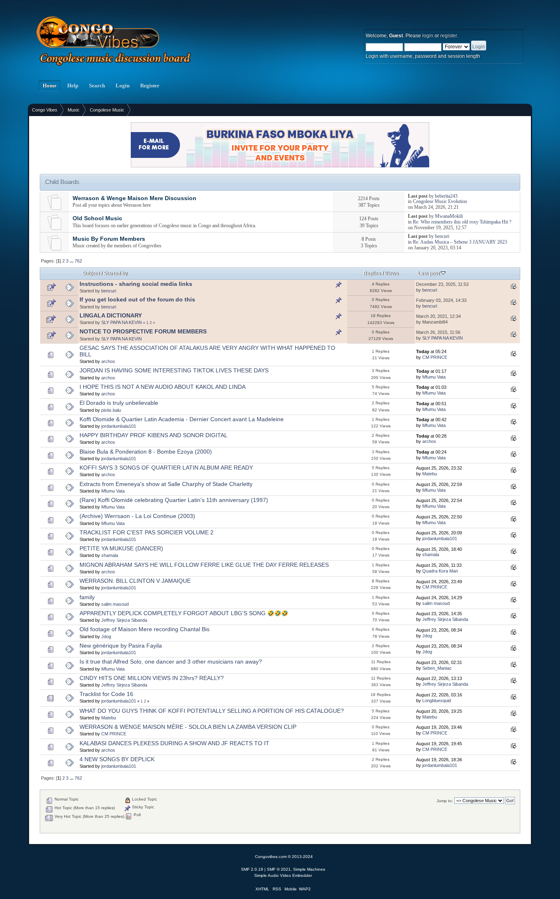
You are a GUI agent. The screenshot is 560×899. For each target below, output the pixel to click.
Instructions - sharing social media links (136, 284)
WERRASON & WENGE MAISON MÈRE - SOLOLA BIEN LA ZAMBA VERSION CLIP (188, 727)
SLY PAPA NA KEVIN (121, 322)
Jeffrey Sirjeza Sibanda (124, 620)
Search (97, 86)
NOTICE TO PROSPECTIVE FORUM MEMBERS (143, 332)
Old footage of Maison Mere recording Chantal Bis (144, 629)
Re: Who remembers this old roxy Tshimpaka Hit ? (462, 222)
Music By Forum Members (109, 239)
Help (73, 86)
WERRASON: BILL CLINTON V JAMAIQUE (135, 581)
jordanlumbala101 (118, 426)
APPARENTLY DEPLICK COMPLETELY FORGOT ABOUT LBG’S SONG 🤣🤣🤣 (184, 613)
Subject (91, 273)
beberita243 (446, 196)
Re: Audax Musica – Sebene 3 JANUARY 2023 (460, 242)
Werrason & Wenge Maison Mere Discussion (134, 198)
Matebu (429, 473)
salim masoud (115, 604)
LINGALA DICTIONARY (111, 316)
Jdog (106, 636)
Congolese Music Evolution (440, 201)
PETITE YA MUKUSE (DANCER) (121, 548)
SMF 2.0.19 (252, 869)
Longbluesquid (436, 700)
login (427, 36)
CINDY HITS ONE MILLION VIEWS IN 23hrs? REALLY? (152, 678)
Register (150, 86)
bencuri (442, 236)
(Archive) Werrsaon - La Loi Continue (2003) (137, 516)
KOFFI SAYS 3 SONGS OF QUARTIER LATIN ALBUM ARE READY (166, 468)
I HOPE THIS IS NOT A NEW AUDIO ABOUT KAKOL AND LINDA (163, 387)
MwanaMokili (449, 216)
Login (122, 86)
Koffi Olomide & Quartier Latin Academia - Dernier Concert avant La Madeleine (182, 419)
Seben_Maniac (437, 668)
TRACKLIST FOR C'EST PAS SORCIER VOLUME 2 (147, 532)
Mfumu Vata (434, 376)
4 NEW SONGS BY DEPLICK (117, 759)
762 (78, 260)
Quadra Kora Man (440, 570)
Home (49, 86)
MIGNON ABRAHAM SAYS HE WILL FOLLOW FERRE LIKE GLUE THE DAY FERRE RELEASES (204, 565)
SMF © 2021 (279, 869)
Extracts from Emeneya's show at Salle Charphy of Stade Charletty (166, 484)
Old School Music (97, 218)
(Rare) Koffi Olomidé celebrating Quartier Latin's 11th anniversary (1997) (174, 500)
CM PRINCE (434, 357)
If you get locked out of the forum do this (137, 300)
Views (391, 273)
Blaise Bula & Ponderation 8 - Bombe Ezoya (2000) (146, 452)
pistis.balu (111, 410)
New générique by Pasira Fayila (121, 646)
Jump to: (445, 801)
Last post (429, 273)
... (72, 260)
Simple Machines (309, 869)
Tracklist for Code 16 (106, 694)
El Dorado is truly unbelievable (119, 403)
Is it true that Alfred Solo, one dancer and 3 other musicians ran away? (171, 662)
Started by (115, 273)
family (87, 597)
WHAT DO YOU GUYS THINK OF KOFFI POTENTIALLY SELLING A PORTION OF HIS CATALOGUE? (212, 711)
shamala (109, 555)
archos (108, 361)
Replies (372, 273)
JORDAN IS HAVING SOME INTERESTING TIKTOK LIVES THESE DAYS (174, 370)
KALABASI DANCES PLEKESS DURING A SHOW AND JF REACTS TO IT (174, 743)
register (448, 36)
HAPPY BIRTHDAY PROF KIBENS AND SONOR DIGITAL (154, 435)
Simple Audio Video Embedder (283, 875)
